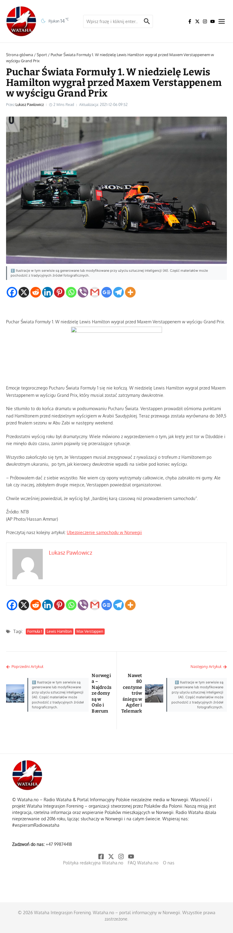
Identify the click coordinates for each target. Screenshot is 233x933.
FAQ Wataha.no (143, 862)
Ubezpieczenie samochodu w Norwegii (104, 532)
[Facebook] (12, 292)
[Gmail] (94, 292)
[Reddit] (35, 292)
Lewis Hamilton (59, 631)
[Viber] (83, 292)
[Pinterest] (59, 292)
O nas (168, 862)
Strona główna (19, 54)
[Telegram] (118, 292)
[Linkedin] (47, 292)
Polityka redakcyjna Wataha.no (93, 862)
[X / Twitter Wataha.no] (197, 21)
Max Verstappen (89, 631)
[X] (24, 292)
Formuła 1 (34, 631)
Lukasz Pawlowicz (29, 104)
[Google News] (106, 292)
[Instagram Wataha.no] (205, 21)
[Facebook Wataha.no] (189, 21)
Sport (42, 54)
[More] (130, 292)
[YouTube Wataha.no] (212, 21)
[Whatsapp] (71, 292)
